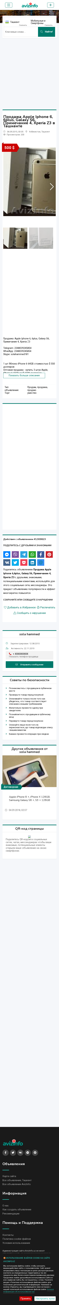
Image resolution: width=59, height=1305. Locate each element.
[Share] (6, 554)
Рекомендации (10, 1213)
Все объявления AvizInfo (16, 1184)
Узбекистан (34, 131)
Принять (25, 1298)
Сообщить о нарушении (31, 613)
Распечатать (47, 607)
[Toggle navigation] (8, 5)
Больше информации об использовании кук (28, 1290)
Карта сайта (9, 1176)
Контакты (8, 1235)
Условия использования (16, 1243)
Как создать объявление (16, 1209)
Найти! (48, 31)
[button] (52, 186)
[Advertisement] (29, 70)
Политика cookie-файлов (16, 1238)
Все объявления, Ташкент (17, 1180)
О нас (5, 1205)
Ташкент (15, 22)
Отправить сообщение (31, 664)
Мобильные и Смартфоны (38, 22)
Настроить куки (45, 1298)
